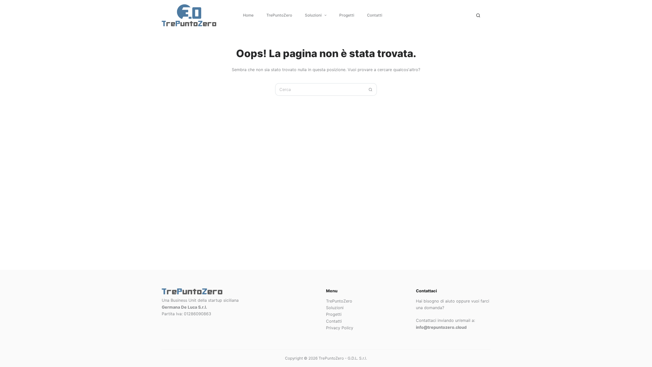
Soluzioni (313, 15)
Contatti (374, 15)
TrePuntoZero (279, 15)
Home (248, 15)
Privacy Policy (339, 327)
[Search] (478, 15)
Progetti (346, 15)
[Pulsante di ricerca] (370, 89)
